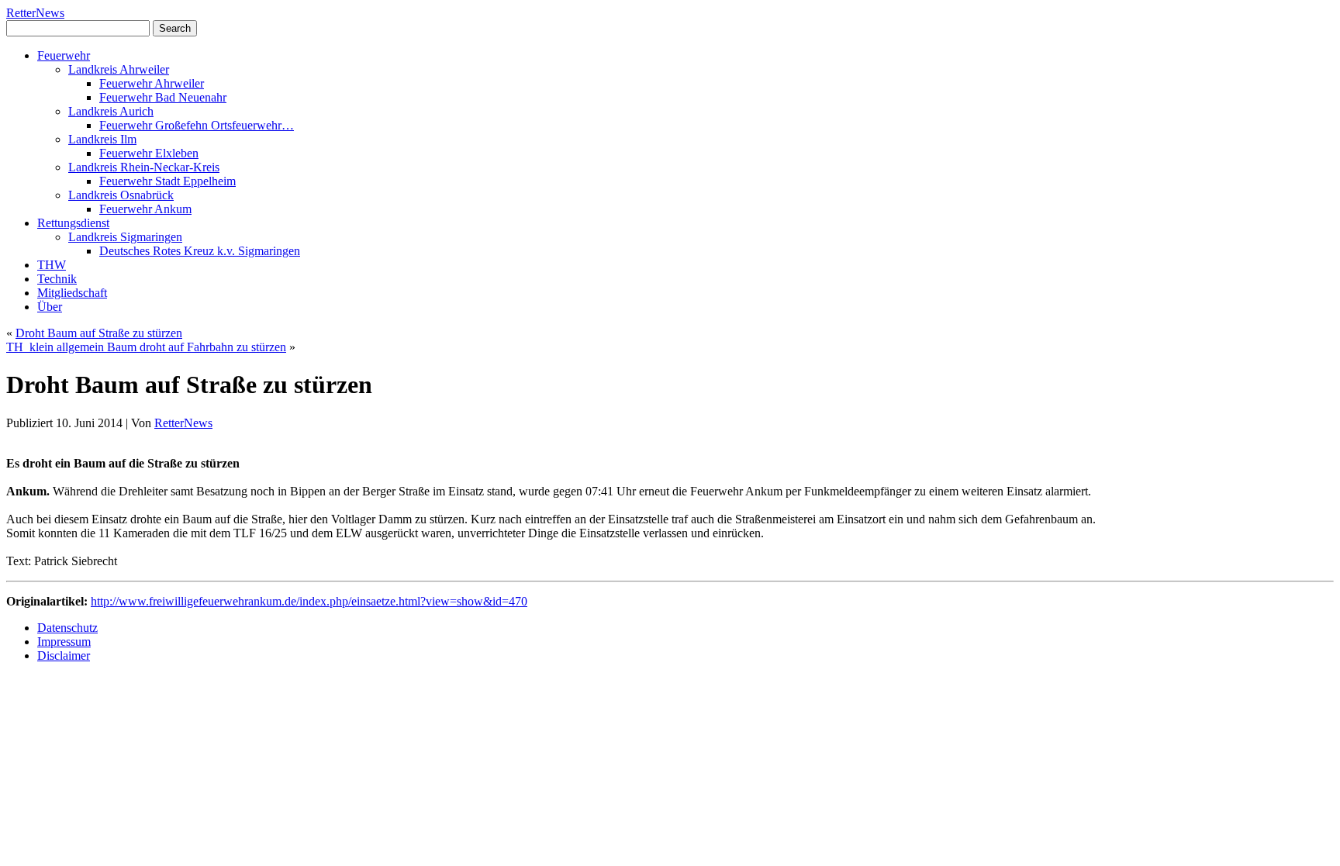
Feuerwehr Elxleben (149, 153)
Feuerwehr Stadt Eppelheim (167, 181)
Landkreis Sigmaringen (125, 236)
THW (51, 264)
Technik (57, 278)
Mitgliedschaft (72, 292)
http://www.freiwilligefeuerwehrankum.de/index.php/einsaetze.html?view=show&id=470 (309, 601)
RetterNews (35, 12)
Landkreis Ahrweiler (118, 69)
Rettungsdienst (73, 222)
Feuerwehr (63, 55)
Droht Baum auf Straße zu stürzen (99, 333)
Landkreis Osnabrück (121, 195)
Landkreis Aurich (111, 111)
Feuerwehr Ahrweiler (151, 83)
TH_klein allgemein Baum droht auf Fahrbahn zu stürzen (146, 347)
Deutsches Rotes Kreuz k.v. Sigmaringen (199, 250)
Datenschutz (67, 627)
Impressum (64, 641)
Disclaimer (63, 655)
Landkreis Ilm (102, 139)
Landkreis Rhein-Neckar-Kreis (143, 167)
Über (49, 306)
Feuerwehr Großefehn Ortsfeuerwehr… (196, 125)
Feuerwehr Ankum (145, 209)
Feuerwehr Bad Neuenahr (162, 97)
